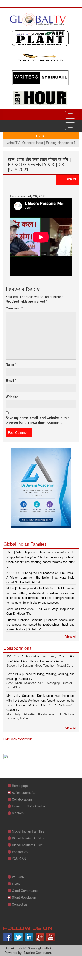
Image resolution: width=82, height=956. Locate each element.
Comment (14, 308)
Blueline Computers (37, 952)
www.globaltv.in (42, 948)
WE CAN (18, 877)
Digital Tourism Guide (27, 845)
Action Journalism (24, 792)
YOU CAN (19, 858)
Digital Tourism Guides (28, 838)
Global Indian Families (28, 831)
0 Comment (69, 178)
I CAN (16, 883)
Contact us (19, 904)
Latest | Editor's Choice (28, 806)
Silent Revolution (24, 897)
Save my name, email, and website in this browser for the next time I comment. (37, 419)
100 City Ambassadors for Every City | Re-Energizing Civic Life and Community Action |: (40, 658)
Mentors (18, 813)
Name (11, 364)
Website (12, 396)
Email (11, 380)
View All (70, 636)
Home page (20, 785)
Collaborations (22, 799)
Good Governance (25, 890)
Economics (20, 851)
